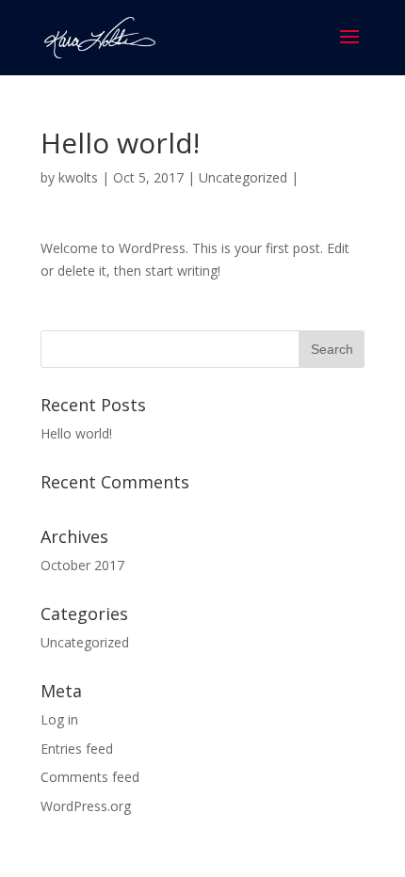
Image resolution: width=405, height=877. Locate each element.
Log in (59, 719)
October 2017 (82, 565)
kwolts (78, 177)
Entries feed (76, 748)
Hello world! (76, 433)
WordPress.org (85, 806)
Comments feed (89, 777)
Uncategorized (243, 177)
